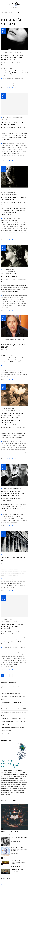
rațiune (4, 83)
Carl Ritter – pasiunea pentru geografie (12, 696)
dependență (18, 297)
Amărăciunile (8, 579)
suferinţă (4, 376)
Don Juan (9, 147)
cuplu (16, 581)
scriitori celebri (12, 374)
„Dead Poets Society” (7, 702)
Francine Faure (6, 518)
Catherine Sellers (19, 649)
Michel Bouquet (21, 662)
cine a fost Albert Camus (9, 652)
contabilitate (16, 441)
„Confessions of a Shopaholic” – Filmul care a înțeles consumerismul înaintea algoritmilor (13, 720)
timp (12, 587)
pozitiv (16, 447)
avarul (22, 143)
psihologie (22, 235)
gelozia (3, 149)
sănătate (10, 83)
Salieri (3, 237)
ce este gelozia (16, 222)
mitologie (13, 305)
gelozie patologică (13, 232)
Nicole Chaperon (21, 520)
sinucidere (9, 522)
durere (10, 443)
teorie (12, 454)
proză (15, 372)
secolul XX (11, 666)
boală (9, 441)
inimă (14, 80)
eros (24, 654)
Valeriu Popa (8, 456)
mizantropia (23, 151)
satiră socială (12, 155)
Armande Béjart (14, 143)
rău (10, 449)
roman (20, 372)
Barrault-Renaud (19, 647)
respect (22, 449)
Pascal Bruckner (7, 372)
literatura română (7, 585)
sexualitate (23, 374)
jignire (19, 445)
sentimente (5, 85)
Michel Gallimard (7, 664)
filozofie (18, 516)
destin (10, 78)
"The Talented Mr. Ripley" (12, 218)
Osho (23, 80)
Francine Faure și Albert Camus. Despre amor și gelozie (13, 493)
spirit (11, 85)
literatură (10, 370)
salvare (4, 452)
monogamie (22, 305)
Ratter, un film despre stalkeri (9, 705)
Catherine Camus (7, 649)
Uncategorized (12, 194)
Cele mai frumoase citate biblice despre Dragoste (13, 831)
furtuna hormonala (17, 301)
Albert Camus (7, 514)
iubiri (3, 658)
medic (25, 445)
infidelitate (17, 303)
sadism (3, 374)
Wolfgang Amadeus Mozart (16, 237)
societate (16, 452)
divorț (3, 299)
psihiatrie (14, 235)
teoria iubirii (6, 587)
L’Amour (5, 52)
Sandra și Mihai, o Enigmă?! (18, 869)
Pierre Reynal (19, 664)
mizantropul (5, 153)
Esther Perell (22, 230)
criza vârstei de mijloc (19, 295)
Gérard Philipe (18, 656)
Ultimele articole (15, 52)
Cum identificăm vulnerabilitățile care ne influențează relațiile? (12, 729)
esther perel (10, 299)
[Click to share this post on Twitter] (9, 88)
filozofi (4, 656)
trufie (22, 454)
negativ (10, 447)
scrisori (4, 666)
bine (4, 441)
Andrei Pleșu (17, 579)
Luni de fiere (18, 370)
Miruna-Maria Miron (8, 520)
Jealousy (24, 232)
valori (16, 456)
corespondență (17, 654)
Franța (14, 518)
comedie (18, 145)
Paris (3, 522)
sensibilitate (18, 83)
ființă (3, 80)
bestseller (11, 366)
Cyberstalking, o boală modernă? (10, 709)
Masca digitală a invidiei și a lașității (11, 712)
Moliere (13, 153)
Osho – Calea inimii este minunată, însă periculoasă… (12, 57)
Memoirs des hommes (10, 117)
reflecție (15, 449)
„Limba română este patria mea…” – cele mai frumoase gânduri (18, 862)
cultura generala (13, 226)
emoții (16, 78)
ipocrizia (10, 151)
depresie (4, 516)
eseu (20, 581)
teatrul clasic (6, 158)
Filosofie (23, 443)
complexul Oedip (13, 224)
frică (3, 445)
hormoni (10, 303)
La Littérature (8, 339)
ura (2, 456)
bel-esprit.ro (21, 514)
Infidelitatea (9, 276)
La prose (16, 339)
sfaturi (9, 452)
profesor (23, 447)
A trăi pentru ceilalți (6, 693)
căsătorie (6, 295)
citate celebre (20, 366)
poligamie (4, 307)
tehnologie (5, 454)
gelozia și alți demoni (15, 149)
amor (5, 366)
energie (16, 443)
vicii (13, 158)
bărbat (5, 78)
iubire (16, 151)
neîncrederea (19, 585)
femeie (20, 78)
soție (15, 522)
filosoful (11, 516)
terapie (17, 454)
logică (18, 80)
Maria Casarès (11, 662)
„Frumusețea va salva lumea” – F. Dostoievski (13, 687)
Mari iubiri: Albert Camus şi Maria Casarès (12, 626)
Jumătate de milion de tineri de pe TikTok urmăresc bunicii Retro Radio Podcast (19, 849)
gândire (8, 445)
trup (15, 85)
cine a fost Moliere (8, 145)
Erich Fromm (13, 230)
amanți (5, 143)
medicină (4, 447)
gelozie (8, 80)
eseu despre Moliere (20, 147)
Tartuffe (21, 155)
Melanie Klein (6, 235)
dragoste (16, 368)
